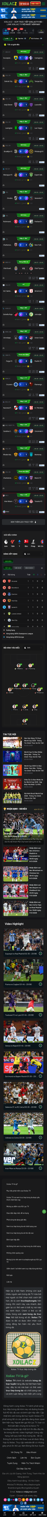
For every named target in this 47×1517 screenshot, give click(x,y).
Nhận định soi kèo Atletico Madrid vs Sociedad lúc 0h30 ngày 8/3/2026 (34, 854)
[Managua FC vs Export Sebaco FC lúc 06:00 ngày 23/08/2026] (23, 177)
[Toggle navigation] (43, 3)
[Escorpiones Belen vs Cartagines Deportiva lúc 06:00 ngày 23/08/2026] (23, 60)
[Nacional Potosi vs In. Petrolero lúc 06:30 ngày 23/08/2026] (23, 410)
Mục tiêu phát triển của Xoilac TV (19, 1191)
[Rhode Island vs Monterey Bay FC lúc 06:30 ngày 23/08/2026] (23, 457)
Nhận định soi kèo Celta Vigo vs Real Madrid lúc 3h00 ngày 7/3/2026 (35, 907)
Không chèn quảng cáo (15, 1253)
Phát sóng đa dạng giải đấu (16, 1220)
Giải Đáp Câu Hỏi (23, 1469)
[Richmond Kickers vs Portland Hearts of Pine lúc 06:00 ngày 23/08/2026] (23, 224)
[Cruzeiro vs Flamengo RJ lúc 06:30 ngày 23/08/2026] (23, 386)
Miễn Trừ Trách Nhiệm (31, 1463)
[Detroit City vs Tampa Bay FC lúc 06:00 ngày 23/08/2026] (23, 83)
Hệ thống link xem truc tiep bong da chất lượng (24, 1246)
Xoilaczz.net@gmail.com (26, 1492)
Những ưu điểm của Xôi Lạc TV (18, 1206)
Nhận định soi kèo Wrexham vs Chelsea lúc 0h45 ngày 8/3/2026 (36, 872)
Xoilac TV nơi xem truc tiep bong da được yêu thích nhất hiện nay (23, 1198)
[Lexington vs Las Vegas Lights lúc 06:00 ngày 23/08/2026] (23, 130)
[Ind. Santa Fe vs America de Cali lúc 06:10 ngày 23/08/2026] (23, 293)
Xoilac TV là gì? (12, 1184)
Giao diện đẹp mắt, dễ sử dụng (18, 1213)
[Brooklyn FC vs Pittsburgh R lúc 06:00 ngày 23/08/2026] (23, 153)
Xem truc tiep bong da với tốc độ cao (20, 1233)
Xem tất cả (38, 809)
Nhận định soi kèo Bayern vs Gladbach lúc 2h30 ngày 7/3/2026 (35, 890)
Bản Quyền (35, 1458)
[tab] (6, 32)
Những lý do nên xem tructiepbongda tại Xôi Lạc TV (24, 1260)
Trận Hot (22, 38)
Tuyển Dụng (12, 1463)
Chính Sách (11, 1458)
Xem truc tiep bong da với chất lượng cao (22, 1226)
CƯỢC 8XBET (35, 3)
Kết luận (10, 1275)
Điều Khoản (31, 1452)
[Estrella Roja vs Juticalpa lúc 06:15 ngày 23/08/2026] (23, 316)
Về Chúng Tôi (16, 1452)
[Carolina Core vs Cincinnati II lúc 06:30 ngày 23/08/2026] (23, 433)
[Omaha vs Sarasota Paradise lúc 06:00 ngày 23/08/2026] (23, 200)
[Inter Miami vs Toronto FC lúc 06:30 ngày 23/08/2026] (23, 503)
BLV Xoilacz (36, 38)
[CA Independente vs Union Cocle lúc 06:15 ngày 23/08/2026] (23, 340)
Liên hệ (9, 1282)
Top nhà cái (24, 3)
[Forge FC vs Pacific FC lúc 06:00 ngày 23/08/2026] (23, 363)
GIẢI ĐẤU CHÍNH (10, 535)
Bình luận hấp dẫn (13, 1240)
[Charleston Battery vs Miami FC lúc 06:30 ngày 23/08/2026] (23, 480)
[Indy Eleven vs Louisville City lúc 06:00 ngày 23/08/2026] (23, 107)
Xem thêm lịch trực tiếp (22, 522)
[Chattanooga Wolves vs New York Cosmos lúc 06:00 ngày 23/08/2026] (23, 247)
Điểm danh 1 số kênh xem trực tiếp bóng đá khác (24, 1268)
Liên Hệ (23, 1458)
